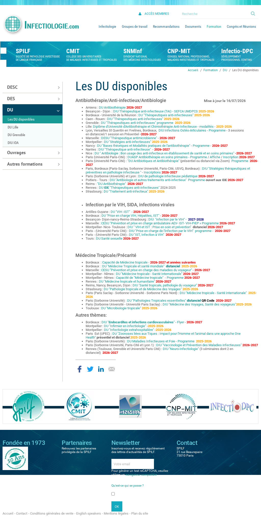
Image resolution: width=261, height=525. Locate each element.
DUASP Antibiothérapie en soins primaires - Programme (167, 157)
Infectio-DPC (237, 51)
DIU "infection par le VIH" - (167, 219)
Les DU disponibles (245, 70)
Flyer (181, 322)
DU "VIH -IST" (121, 212)
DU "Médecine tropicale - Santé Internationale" (149, 274)
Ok (253, 13)
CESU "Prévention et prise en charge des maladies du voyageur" (147, 270)
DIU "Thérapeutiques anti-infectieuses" (135, 119)
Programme (217, 130)
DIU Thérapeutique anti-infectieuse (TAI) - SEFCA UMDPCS (155, 111)
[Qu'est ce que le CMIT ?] (79, 406)
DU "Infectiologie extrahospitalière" (129, 330)
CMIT (73, 51)
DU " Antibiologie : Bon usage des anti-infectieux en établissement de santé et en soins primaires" (164, 153)
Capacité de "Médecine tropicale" (140, 278)
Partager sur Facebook (79, 369)
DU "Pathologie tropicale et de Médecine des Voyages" (143, 289)
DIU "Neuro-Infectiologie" (181, 349)
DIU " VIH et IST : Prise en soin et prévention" (160, 227)
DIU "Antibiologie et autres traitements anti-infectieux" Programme (157, 180)
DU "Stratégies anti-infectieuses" (127, 142)
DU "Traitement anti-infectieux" (126, 191)
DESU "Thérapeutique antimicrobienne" (129, 138)
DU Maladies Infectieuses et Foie (151, 341)
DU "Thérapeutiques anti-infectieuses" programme (137, 123)
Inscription (230, 157)
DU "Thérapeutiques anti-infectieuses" (165, 115)
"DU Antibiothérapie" (112, 184)
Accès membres (157, 14)
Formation (210, 70)
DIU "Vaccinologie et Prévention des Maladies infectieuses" (199, 345)
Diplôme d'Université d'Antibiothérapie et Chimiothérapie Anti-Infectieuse (145, 126)
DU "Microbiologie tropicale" (121, 308)
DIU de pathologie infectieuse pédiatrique (168, 176)
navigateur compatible (141, 474)
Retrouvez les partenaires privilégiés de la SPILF (79, 450)
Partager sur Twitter (90, 369)
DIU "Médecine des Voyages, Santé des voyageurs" (199, 304)
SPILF (23, 51)
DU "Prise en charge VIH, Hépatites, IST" (130, 215)
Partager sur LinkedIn (101, 369)
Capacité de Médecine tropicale (125, 262)
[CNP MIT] (181, 406)
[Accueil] (40, 25)
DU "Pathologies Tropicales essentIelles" (157, 300)
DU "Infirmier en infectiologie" (125, 326)
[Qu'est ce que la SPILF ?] (28, 406)
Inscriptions (152, 172)
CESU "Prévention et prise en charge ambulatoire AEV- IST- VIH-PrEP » (151, 223)
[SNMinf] (130, 406)
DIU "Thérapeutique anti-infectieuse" (125, 149)
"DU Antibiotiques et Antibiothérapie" (153, 161)
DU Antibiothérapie (112, 107)
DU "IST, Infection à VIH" (146, 235)
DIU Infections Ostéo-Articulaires (182, 130)
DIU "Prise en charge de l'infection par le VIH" (161, 231)
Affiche (215, 157)
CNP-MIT (178, 51)
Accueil (193, 70)
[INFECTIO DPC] (232, 406)
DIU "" (138, 322)
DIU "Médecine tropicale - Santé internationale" (213, 293)
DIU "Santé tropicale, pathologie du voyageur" (165, 285)
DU (225, 70)
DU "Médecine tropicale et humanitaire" (127, 281)
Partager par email (112, 369)
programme (203, 231)
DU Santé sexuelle (109, 238)
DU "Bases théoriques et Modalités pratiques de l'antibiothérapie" (144, 146)
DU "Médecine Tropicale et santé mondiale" (133, 266)
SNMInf (132, 51)
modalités (206, 126)
